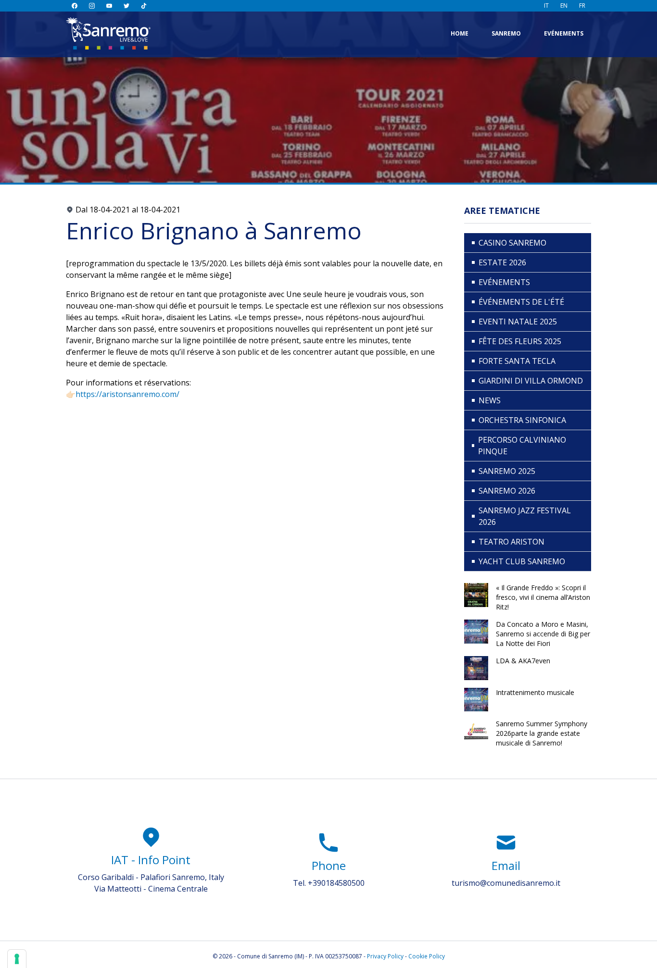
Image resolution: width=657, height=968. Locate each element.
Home (459, 33)
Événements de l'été (521, 302)
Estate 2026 (502, 262)
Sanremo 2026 (507, 490)
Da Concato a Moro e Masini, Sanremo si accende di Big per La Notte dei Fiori (543, 634)
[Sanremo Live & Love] (108, 33)
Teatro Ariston (511, 541)
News (490, 400)
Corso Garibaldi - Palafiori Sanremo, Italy (151, 877)
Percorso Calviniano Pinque (522, 445)
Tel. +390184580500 (329, 883)
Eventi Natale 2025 (518, 321)
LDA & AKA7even (523, 660)
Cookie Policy (426, 956)
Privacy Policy (385, 956)
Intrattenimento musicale (535, 692)
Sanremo (506, 33)
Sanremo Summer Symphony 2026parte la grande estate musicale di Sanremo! (541, 733)
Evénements (563, 33)
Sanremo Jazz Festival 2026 (525, 516)
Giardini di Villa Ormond (531, 380)
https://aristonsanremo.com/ (127, 394)
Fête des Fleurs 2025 (520, 341)
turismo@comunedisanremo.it (506, 883)
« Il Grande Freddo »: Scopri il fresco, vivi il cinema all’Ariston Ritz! (543, 597)
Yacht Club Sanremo (522, 561)
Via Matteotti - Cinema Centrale (151, 888)
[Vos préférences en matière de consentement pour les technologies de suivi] (17, 959)
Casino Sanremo (512, 242)
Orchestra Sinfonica (522, 420)
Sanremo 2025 (507, 471)
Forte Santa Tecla (517, 361)
